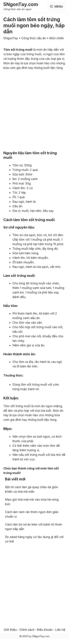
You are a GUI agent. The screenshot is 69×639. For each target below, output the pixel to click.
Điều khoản (45, 629)
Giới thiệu (10, 629)
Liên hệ (60, 629)
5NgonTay (10, 38)
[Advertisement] (34, 109)
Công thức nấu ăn (33, 38)
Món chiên (56, 38)
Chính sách (27, 629)
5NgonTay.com (20, 4)
